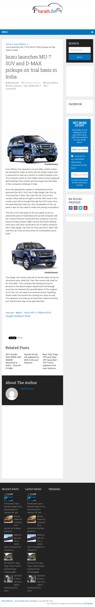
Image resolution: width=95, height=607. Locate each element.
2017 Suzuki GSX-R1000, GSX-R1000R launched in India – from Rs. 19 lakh (14, 361)
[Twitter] (81, 208)
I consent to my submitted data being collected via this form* (79, 162)
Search (79, 57)
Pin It (20, 338)
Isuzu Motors (52, 83)
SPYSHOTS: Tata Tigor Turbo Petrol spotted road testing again (12, 567)
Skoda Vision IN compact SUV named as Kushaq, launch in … (13, 523)
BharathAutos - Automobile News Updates (19, 601)
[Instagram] (76, 208)
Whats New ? (35, 86)
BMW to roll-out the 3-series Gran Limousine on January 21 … (12, 542)
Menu (5, 32)
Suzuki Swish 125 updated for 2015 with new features (31, 358)
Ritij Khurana (13, 83)
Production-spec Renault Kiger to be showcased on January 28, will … (13, 508)
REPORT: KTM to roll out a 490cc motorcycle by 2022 (13, 583)
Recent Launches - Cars (17, 86)
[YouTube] (85, 208)
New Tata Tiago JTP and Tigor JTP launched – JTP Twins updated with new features (50, 361)
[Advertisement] (47, 22)
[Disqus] (32, 443)
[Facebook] (71, 208)
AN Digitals (88, 604)
